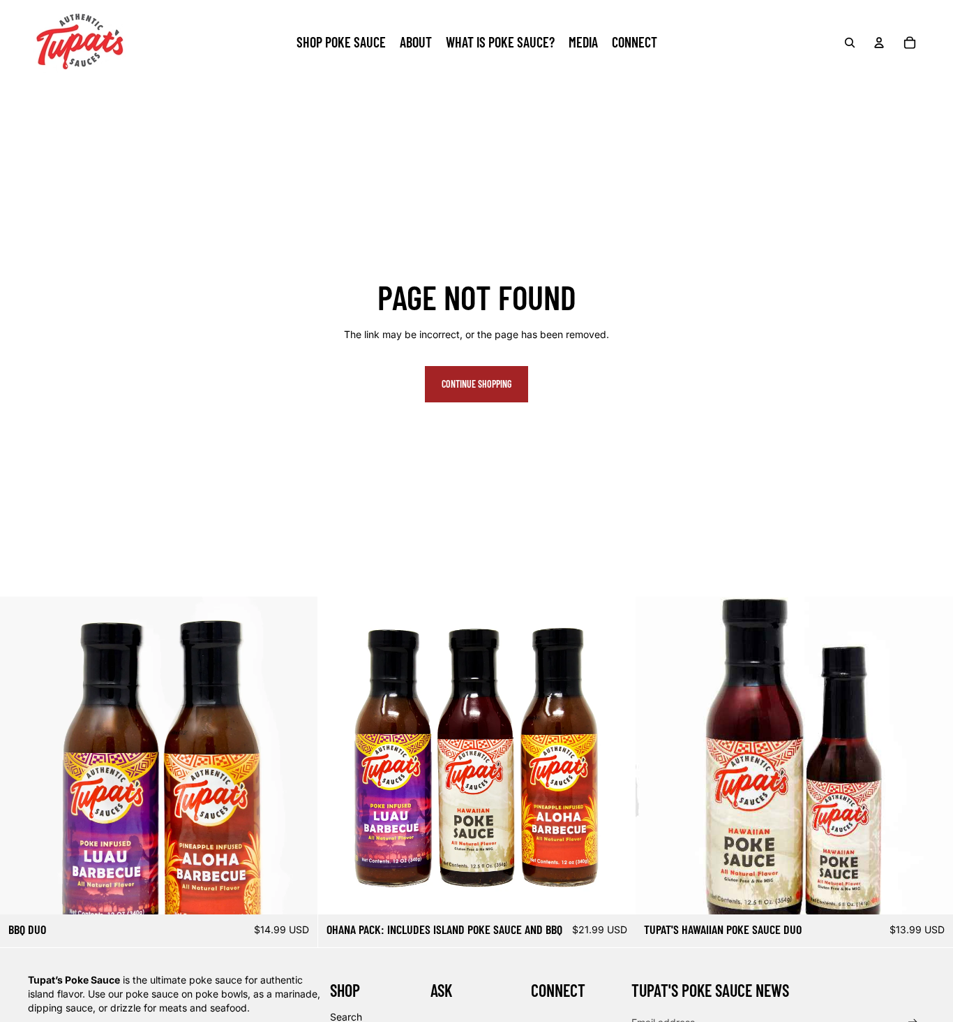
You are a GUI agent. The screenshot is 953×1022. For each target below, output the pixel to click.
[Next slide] (296, 755)
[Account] (879, 42)
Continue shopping (476, 384)
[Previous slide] (21, 755)
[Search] (849, 42)
